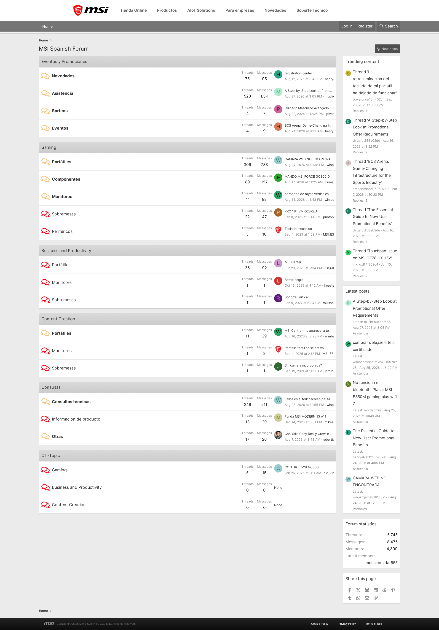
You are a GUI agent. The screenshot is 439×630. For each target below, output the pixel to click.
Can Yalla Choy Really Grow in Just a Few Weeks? (321, 434)
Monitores (62, 196)
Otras (57, 436)
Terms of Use (374, 623)
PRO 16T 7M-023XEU (301, 211)
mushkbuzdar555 (382, 562)
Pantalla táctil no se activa (304, 348)
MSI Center (293, 262)
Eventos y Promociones (64, 61)
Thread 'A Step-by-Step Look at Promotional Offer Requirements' (375, 127)
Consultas (51, 387)
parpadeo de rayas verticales (307, 194)
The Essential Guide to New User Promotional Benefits (373, 438)
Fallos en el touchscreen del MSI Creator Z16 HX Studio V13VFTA (333, 399)
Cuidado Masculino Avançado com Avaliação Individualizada (330, 108)
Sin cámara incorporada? (303, 365)
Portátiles (61, 161)
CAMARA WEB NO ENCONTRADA (310, 159)
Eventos (60, 128)
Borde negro (294, 280)
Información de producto (76, 419)
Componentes (66, 179)
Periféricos (62, 231)
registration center (298, 73)
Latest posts (357, 291)
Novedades (63, 75)
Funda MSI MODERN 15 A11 (305, 416)
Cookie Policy (319, 623)
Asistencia (62, 93)
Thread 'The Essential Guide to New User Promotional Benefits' (373, 216)
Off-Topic (50, 455)
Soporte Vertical (296, 297)
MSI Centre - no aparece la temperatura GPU (318, 330)
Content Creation (58, 318)
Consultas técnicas (71, 401)
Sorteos (60, 110)
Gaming (48, 147)
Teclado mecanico (298, 229)
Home (47, 26)
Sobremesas (64, 214)
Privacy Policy (347, 623)
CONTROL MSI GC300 (302, 467)
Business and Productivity (66, 250)
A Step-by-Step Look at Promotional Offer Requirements (327, 90)
